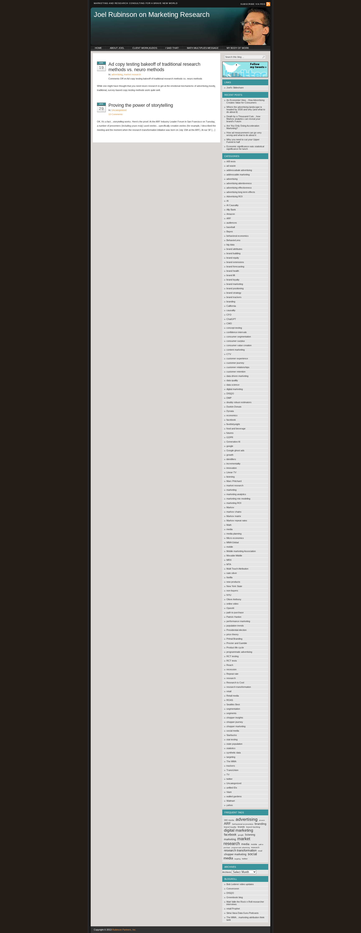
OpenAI (230, 608)
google (229, 446)
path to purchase (235, 612)
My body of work (238, 48)
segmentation (233, 709)
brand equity (232, 258)
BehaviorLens (233, 240)
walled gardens (234, 796)
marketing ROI (233, 503)
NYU (228, 595)
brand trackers (234, 297)
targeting (230, 757)
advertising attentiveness (239, 183)
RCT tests (231, 660)
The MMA (231, 761)
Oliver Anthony (233, 599)
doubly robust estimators (239, 402)
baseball (230, 227)
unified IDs (231, 787)
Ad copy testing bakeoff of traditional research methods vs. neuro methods (154, 67)
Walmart (230, 801)
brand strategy (233, 293)
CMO (229, 323)
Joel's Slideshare (235, 87)
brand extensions (235, 262)
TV (227, 774)
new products (233, 582)
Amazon (230, 214)
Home (98, 48)
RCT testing (232, 656)
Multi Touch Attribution (237, 568)
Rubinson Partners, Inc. (124, 929)
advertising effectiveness (239, 187)
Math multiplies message (203, 48)
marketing (231, 490)
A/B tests (231, 161)
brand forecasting (235, 266)
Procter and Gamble (236, 643)
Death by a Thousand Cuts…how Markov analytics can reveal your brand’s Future (243, 119)
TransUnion (232, 770)
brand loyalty (232, 279)
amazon (262, 820)
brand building (233, 253)
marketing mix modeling (238, 498)
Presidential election (236, 630)
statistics (230, 748)
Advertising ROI (234, 196)
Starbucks (231, 735)
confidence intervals (236, 332)
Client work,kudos (144, 48)
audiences (231, 222)
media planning (234, 533)
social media (232, 730)
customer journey (235, 363)
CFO (228, 314)
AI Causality (232, 205)
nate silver (231, 573)
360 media (229, 820)
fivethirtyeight (233, 424)
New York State (234, 586)
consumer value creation (239, 345)
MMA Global (232, 542)
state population (234, 744)
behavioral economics (237, 236)
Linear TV (231, 472)
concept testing (234, 328)
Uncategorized (233, 783)
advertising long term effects (240, 192)
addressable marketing (238, 174)
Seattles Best (233, 704)
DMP (228, 398)
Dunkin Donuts (234, 406)
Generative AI (233, 441)
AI (227, 201)
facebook (231, 420)
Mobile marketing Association (241, 551)
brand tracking (253, 827)
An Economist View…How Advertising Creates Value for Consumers (245, 101)
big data (230, 244)
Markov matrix (233, 516)
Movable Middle (234, 555)
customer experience (237, 358)
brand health (232, 271)
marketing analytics (236, 494)
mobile (229, 547)
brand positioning (235, 288)
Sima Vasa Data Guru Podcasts (242, 913)
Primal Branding (234, 639)
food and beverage (235, 428)
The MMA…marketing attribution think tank (245, 918)
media (229, 529)
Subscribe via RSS (253, 4)
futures (230, 433)
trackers (230, 766)
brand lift (230, 275)
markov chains (234, 512)
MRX (228, 560)
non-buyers (232, 590)
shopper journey (234, 722)
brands (241, 827)
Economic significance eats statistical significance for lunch (245, 147)
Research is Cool (235, 682)
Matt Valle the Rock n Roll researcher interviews (245, 902)
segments (231, 713)
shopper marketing (235, 726)
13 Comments (115, 114)
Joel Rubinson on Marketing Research (152, 14)
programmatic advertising (239, 652)
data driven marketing (237, 376)
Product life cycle (235, 647)
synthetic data (233, 752)
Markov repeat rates (236, 520)
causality (230, 310)
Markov (230, 507)
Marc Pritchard (234, 481)
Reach (229, 665)
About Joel (117, 48)
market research (234, 485)
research (231, 678)
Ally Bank (231, 209)
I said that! (172, 48)
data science (232, 385)
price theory (232, 634)
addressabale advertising (239, 170)
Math (228, 525)
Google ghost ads (235, 450)
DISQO (230, 393)
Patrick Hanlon (233, 617)
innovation (231, 468)
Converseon (232, 888)
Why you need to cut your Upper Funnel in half (242, 140)
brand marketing (234, 284)
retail (228, 691)
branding (230, 301)
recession (231, 669)
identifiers (231, 459)
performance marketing (238, 621)
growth (229, 455)
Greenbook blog (234, 897)
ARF (228, 218)
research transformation (238, 687)
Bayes (229, 231)
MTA (228, 564)
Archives (226, 872)
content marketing (235, 349)
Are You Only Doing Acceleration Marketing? (242, 127)
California (231, 306)
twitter (229, 779)
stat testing (232, 739)
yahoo (229, 805)
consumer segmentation (238, 336)
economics (232, 415)
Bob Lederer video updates (240, 884)
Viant (228, 792)
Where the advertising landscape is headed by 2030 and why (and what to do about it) (245, 109)
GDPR (229, 437)
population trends (235, 625)
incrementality (233, 463)
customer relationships (237, 367)
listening (230, 476)
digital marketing (234, 389)
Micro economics (235, 538)
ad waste (231, 166)
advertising (232, 179)
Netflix (229, 577)
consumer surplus (235, 341)
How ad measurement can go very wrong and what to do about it (244, 133)
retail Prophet (233, 908)
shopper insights (234, 717)
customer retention (235, 371)
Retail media (232, 695)
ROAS (229, 700)
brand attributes (234, 249)
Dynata (230, 411)
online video (232, 603)
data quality (232, 380)
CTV (228, 354)
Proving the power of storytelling (140, 105)
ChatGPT (231, 319)
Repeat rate (232, 674)
